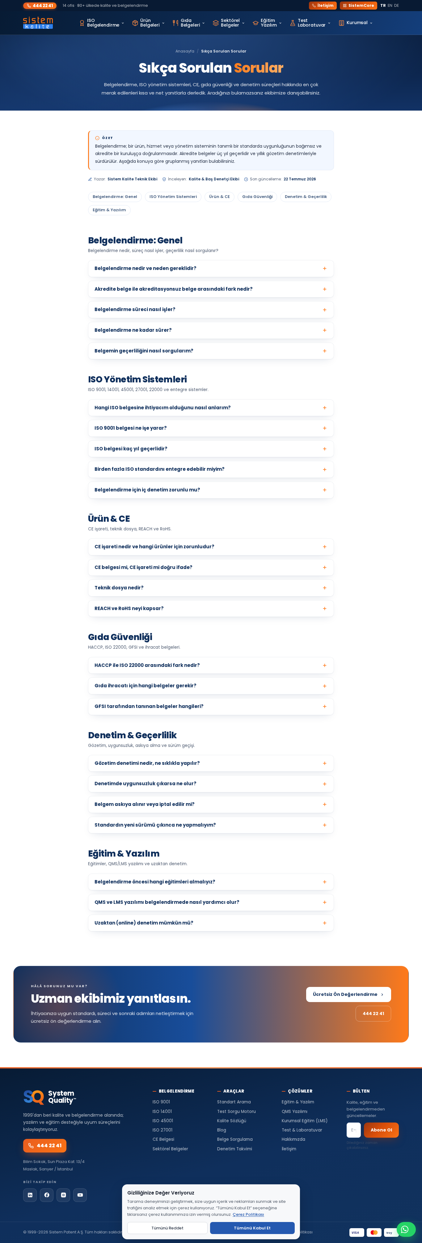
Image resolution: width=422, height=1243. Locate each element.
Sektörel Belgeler (170, 1149)
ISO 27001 (162, 1130)
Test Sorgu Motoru (236, 1111)
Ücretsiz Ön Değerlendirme (345, 994)
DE (396, 5)
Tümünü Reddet (167, 1228)
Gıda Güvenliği (257, 196)
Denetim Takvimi (234, 1149)
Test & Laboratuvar (302, 1130)
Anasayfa (184, 51)
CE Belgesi (163, 1139)
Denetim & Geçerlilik (306, 196)
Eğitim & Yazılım (109, 210)
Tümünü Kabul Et (252, 1228)
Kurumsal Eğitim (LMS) (304, 1121)
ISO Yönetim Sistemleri (173, 196)
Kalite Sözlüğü (231, 1121)
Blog (221, 1130)
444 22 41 (43, 6)
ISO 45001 (163, 1121)
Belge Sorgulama (235, 1139)
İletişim (326, 5)
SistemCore (361, 5)
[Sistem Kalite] (38, 23)
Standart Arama (234, 1102)
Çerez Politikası (248, 1214)
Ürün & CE (219, 196)
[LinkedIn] (30, 1195)
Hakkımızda (293, 1139)
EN (390, 5)
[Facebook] (46, 1195)
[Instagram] (63, 1195)
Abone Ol (381, 1130)
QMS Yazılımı (294, 1111)
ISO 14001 (162, 1111)
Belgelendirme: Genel (115, 196)
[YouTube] (80, 1195)
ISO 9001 (161, 1102)
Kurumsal (357, 22)
